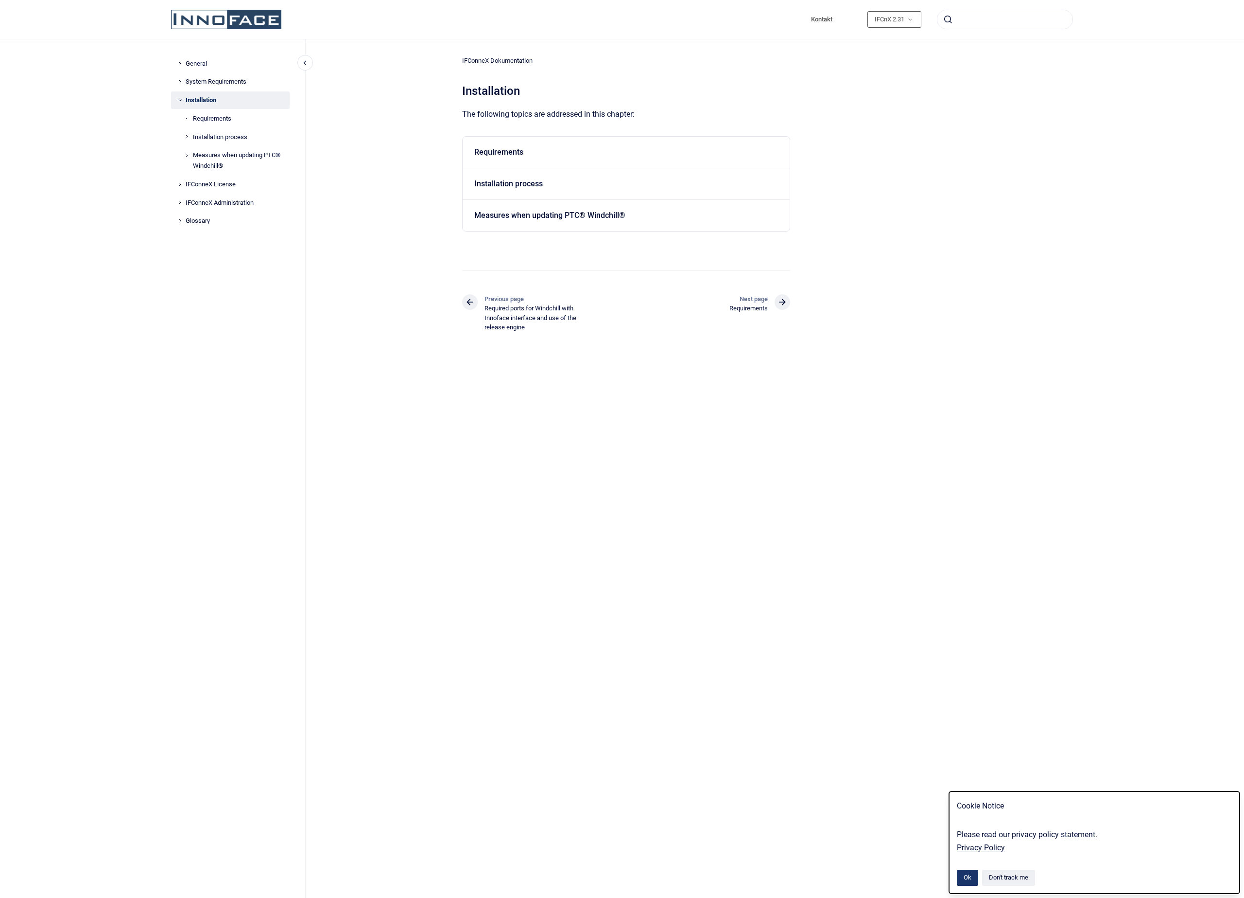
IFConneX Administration (220, 202)
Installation (201, 100)
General (196, 63)
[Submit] (948, 19)
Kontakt (821, 19)
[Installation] (180, 100)
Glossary (198, 220)
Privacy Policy (981, 847)
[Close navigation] (305, 63)
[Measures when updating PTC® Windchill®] (186, 155)
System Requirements (216, 81)
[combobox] (1004, 19)
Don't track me (1008, 877)
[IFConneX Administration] (180, 202)
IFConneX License (211, 184)
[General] (180, 64)
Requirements (212, 118)
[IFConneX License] (180, 184)
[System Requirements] (180, 82)
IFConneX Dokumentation (497, 60)
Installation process (220, 137)
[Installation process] (186, 137)
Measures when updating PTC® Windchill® (236, 160)
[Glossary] (180, 221)
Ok (967, 877)
